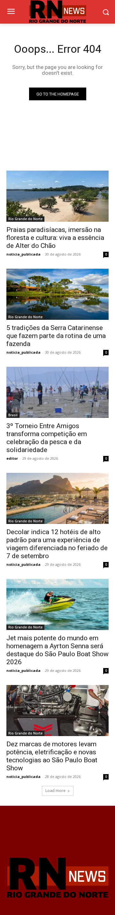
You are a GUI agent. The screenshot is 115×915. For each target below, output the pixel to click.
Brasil (13, 415)
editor (12, 458)
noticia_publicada (23, 254)
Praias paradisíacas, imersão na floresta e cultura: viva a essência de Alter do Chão (55, 238)
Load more (55, 790)
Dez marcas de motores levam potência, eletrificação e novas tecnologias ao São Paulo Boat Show (51, 756)
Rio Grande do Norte (25, 219)
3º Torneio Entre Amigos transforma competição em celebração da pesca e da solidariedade (46, 438)
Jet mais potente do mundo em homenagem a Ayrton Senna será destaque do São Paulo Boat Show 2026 (57, 650)
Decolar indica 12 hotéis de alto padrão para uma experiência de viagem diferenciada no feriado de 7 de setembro (57, 544)
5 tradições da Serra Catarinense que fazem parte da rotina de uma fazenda (56, 336)
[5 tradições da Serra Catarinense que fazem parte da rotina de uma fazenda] (57, 294)
